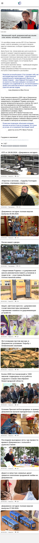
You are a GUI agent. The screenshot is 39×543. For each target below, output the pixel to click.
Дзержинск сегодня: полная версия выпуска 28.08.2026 (17, 212)
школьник (23, 146)
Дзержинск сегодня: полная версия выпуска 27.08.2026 (17, 507)
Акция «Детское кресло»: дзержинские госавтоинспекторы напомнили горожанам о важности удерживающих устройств (18, 309)
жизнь (10, 146)
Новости (34, 11)
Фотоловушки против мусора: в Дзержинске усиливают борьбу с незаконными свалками (16, 343)
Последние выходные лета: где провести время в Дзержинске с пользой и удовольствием (19, 442)
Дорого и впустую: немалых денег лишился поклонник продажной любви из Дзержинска (19, 475)
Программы (11, 207)
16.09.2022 (3, 32)
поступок (16, 146)
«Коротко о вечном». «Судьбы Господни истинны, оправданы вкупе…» (19, 182)
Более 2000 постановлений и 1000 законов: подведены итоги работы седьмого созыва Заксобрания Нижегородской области (16, 377)
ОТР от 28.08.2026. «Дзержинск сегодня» (19, 152)
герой (4, 146)
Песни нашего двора (10, 242)
